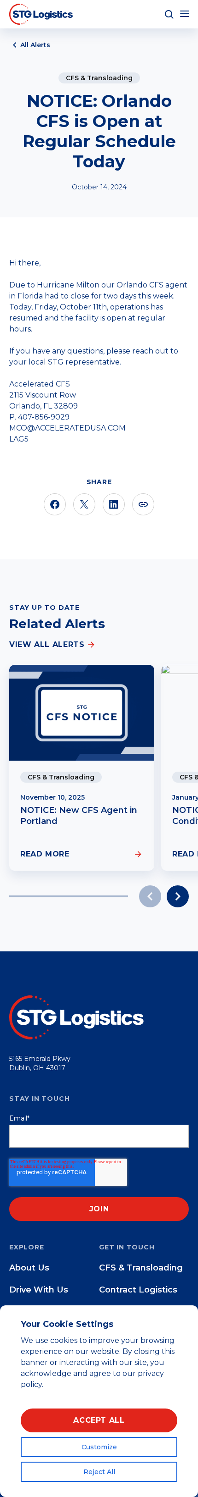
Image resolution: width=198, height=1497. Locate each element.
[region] (99, 1401)
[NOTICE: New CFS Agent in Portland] (81, 713)
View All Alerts (47, 644)
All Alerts (35, 45)
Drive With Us (38, 1290)
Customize (99, 1447)
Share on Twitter (84, 504)
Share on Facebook (55, 504)
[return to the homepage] (78, 1016)
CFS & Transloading (99, 78)
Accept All (98, 1420)
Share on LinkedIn (114, 504)
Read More (45, 854)
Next (178, 896)
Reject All (99, 1472)
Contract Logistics (138, 1290)
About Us (29, 1268)
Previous (150, 896)
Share (143, 504)
